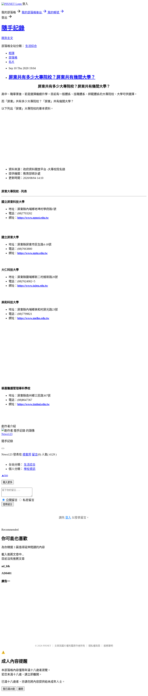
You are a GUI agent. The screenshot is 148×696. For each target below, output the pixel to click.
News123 (6, 434)
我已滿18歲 (9, 689)
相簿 (11, 53)
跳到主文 (7, 38)
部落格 (13, 57)
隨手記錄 (13, 28)
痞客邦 (27, 454)
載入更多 (7, 482)
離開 (20, 689)
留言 (35, 454)
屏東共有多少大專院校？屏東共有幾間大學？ (52, 77)
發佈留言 (7, 504)
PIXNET (47, 645)
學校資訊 (29, 468)
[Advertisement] (74, 138)
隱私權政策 (94, 645)
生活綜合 (31, 46)
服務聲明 (108, 645)
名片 (11, 61)
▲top (4, 475)
